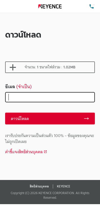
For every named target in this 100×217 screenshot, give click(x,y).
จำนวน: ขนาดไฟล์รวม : (50, 67)
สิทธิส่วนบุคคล (39, 186)
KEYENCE (63, 186)
